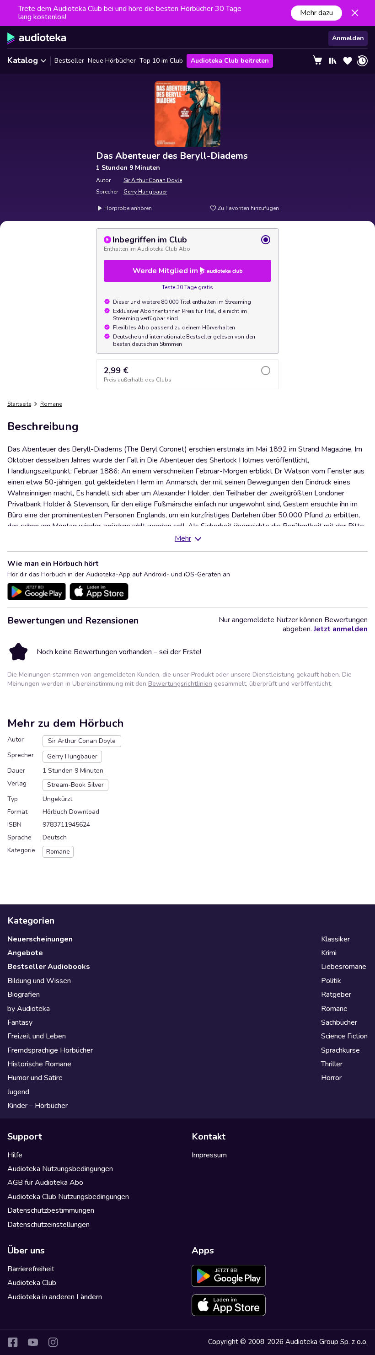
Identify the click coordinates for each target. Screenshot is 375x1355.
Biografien (23, 994)
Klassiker (335, 939)
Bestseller (69, 60)
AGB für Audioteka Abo (45, 1183)
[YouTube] (32, 1342)
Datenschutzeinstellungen (48, 1225)
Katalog (22, 60)
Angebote (25, 953)
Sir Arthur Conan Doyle (152, 180)
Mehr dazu (316, 13)
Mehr (183, 538)
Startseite (19, 404)
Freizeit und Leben (36, 1036)
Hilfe (14, 1155)
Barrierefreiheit (30, 1269)
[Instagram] (53, 1342)
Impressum (209, 1155)
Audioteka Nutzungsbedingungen (60, 1169)
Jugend (18, 1092)
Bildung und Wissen (39, 981)
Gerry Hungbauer (145, 191)
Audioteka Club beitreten (230, 60)
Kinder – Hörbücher (37, 1106)
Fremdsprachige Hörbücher (50, 1050)
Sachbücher (339, 1022)
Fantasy (19, 1022)
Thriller (332, 1064)
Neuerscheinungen (40, 939)
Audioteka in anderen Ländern (54, 1297)
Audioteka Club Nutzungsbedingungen (68, 1197)
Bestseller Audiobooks (48, 967)
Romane (51, 404)
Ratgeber (336, 994)
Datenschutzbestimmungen (50, 1210)
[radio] (187, 243)
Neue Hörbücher (112, 60)
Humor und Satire (35, 1078)
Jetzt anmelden (341, 629)
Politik (331, 981)
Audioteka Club (31, 1283)
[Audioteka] (36, 38)
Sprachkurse (340, 1050)
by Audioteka (28, 1009)
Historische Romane (39, 1064)
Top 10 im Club (161, 60)
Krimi (329, 953)
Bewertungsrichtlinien (180, 683)
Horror (331, 1078)
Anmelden (348, 38)
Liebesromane (343, 967)
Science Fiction (344, 1036)
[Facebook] (12, 1342)
